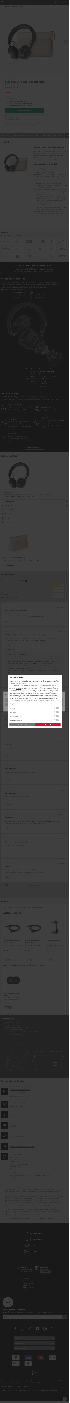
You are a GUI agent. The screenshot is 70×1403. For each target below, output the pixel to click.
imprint (52, 700)
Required (12, 704)
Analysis (12, 708)
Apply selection (22, 724)
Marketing (13, 712)
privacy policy (42, 700)
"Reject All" (18, 688)
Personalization (14, 716)
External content (15, 720)
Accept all (48, 724)
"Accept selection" (28, 696)
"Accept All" (50, 692)
